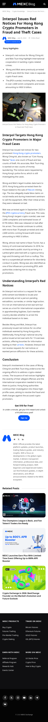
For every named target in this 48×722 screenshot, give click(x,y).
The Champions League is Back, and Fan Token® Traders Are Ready (22, 522)
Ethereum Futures (33, 631)
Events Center (8, 670)
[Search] (44, 4)
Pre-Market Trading (10, 635)
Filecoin (31, 189)
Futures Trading (9, 631)
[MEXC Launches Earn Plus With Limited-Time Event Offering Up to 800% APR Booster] (24, 540)
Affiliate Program (9, 662)
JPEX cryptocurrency (15, 213)
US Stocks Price (32, 658)
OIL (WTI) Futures (33, 639)
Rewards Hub (8, 666)
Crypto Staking (8, 639)
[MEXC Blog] (24, 4)
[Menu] (4, 4)
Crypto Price (31, 662)
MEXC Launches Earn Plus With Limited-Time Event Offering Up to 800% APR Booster (21, 558)
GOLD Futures (31, 635)
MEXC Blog (6, 11)
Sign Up (24, 418)
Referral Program (9, 658)
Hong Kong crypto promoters (27, 153)
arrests (20, 344)
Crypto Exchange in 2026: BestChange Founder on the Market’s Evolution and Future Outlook (21, 596)
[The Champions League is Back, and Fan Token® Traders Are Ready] (24, 505)
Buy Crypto (6, 627)
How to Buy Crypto (33, 666)
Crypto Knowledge (18, 11)
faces (13, 160)
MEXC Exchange (27, 714)
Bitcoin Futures (32, 627)
